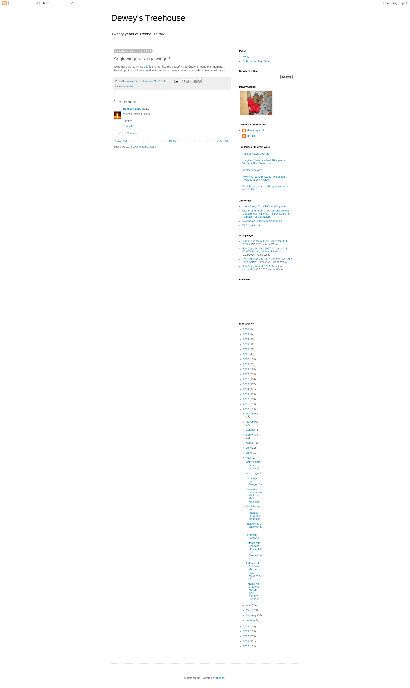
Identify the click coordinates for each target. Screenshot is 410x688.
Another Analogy (252, 170)
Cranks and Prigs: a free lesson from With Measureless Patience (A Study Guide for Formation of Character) (266, 213)
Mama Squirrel (255, 130)
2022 (246, 349)
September (252, 434)
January (251, 620)
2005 (246, 646)
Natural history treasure (255, 153)
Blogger (220, 677)
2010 (246, 409)
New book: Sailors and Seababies (262, 221)
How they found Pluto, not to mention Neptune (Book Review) (263, 178)
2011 (246, 404)
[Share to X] (191, 81)
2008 (246, 631)
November (252, 421)
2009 (246, 626)
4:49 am (128, 125)
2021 (246, 354)
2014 (246, 389)
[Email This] (183, 81)
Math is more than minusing (253, 465)
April (249, 605)
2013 (246, 394)
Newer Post (121, 140)
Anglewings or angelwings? (254, 527)
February (251, 615)
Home (172, 140)
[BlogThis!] (187, 81)
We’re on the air (251, 225)
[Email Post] (176, 81)
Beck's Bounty (132, 108)
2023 (246, 344)
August (250, 442)
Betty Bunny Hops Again (256, 61)
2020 (246, 359)
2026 (246, 329)
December (252, 413)
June (249, 452)
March (250, 610)
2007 (246, 636)
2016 (246, 379)
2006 (246, 641)
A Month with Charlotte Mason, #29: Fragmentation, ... (254, 571)
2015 (246, 384)
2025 (246, 334)
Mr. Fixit (251, 135)
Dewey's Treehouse (148, 18)
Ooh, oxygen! (253, 473)
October (251, 429)
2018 (246, 369)
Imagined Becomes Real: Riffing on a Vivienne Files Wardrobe (264, 162)
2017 (246, 374)
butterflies (128, 86)
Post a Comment (128, 133)
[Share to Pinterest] (199, 81)
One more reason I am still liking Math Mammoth (254, 495)
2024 (246, 339)
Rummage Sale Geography (254, 481)
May (249, 457)
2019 (246, 364)
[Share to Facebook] (195, 81)
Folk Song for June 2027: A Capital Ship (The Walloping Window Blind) (265, 250)
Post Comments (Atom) (142, 146)
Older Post (223, 140)
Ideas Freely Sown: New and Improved (264, 206)
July (248, 447)
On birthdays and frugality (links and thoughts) (253, 512)
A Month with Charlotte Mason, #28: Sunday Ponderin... (253, 591)
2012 (246, 399)
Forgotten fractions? (253, 536)
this (146, 66)
